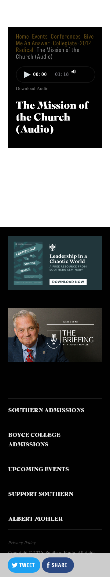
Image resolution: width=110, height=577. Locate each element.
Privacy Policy (22, 542)
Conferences (66, 36)
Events (40, 36)
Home (22, 36)
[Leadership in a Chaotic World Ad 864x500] (54, 288)
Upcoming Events (38, 470)
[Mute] (73, 71)
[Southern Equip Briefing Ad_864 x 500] (54, 359)
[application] (55, 75)
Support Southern (40, 494)
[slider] (86, 71)
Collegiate (65, 42)
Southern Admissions (46, 411)
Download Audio (32, 88)
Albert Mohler (35, 519)
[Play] (27, 74)
